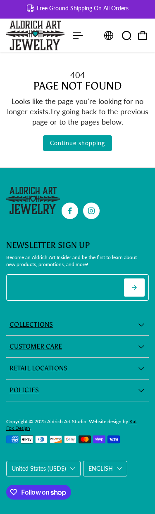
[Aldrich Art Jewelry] (35, 35)
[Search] (126, 35)
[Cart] (142, 35)
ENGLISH (100, 468)
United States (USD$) (39, 468)
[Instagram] (91, 211)
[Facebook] (70, 211)
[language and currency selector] (109, 35)
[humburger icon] (78, 35)
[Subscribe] (134, 287)
